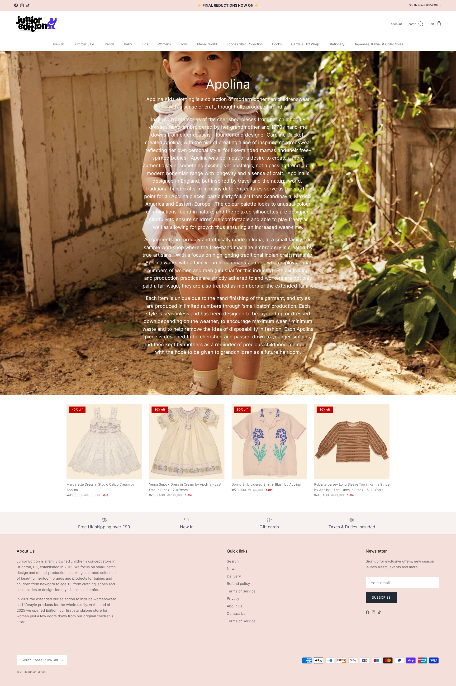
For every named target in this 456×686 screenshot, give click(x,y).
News (231, 568)
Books (277, 44)
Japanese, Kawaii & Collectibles (378, 44)
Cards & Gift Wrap (305, 44)
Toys (184, 44)
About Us (234, 606)
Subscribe (381, 597)
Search (233, 561)
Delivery (234, 576)
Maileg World (207, 44)
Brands (109, 44)
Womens (164, 44)
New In (58, 44)
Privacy (233, 598)
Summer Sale (84, 44)
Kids (145, 44)
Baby (128, 44)
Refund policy (238, 583)
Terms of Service (241, 591)
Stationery (337, 44)
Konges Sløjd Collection (245, 44)
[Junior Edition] (36, 23)
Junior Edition (37, 672)
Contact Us (236, 613)
